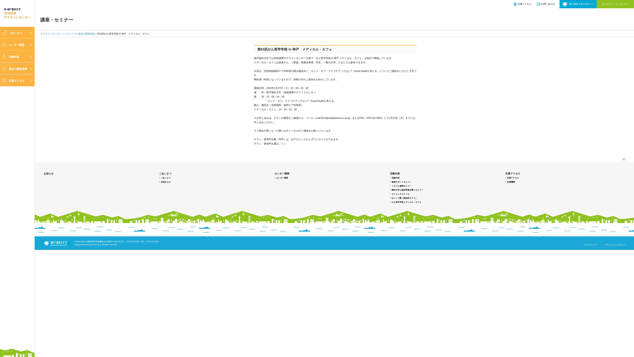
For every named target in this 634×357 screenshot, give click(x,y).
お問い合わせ (548, 4)
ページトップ (623, 159)
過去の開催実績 (18, 68)
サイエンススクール (400, 194)
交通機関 (511, 182)
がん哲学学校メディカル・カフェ (406, 202)
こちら (282, 143)
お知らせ (49, 173)
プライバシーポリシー (615, 245)
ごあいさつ (15, 33)
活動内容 (14, 56)
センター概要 (17, 44)
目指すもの (166, 182)
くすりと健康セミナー (401, 186)
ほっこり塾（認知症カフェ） (404, 198)
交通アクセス (524, 4)
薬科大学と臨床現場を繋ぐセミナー (407, 190)
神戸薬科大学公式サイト (582, 4)
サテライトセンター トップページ (58, 33)
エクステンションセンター (615, 4)
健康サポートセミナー (401, 182)
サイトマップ (590, 245)
